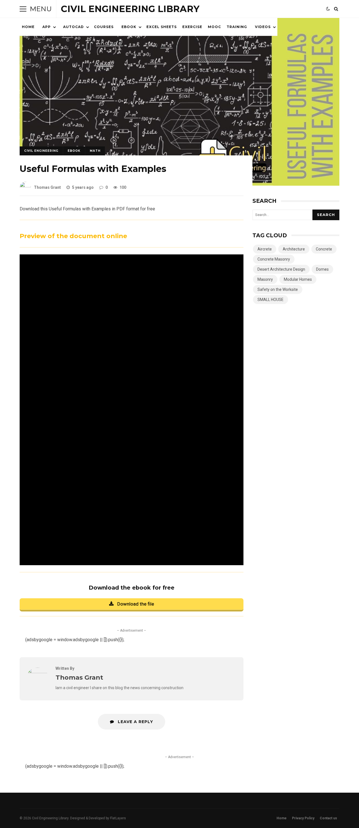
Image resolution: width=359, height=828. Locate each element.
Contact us (328, 818)
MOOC (214, 27)
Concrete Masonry (273, 259)
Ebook (128, 27)
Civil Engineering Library (130, 8)
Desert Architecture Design (281, 269)
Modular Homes (298, 279)
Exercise (192, 27)
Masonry (265, 279)
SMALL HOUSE (270, 299)
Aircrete (264, 249)
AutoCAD (73, 27)
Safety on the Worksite (277, 289)
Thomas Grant (47, 187)
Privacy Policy (303, 818)
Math (95, 151)
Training (237, 27)
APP (46, 27)
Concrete (324, 249)
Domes (322, 269)
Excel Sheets (161, 27)
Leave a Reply (134, 721)
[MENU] (23, 9)
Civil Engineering (41, 151)
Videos (263, 27)
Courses (104, 27)
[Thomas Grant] (37, 671)
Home (28, 27)
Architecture (294, 249)
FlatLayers (118, 818)
